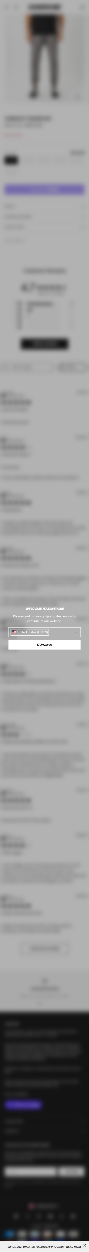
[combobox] (29, 632)
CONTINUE (44, 644)
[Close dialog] (84, 1245)
